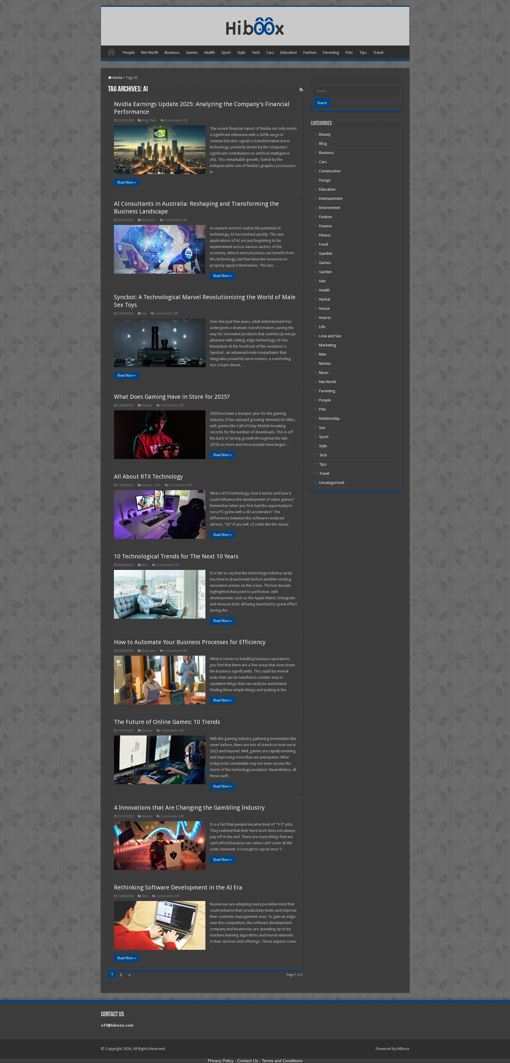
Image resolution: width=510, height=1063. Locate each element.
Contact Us (247, 1060)
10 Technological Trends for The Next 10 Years (176, 556)
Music (324, 372)
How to (325, 317)
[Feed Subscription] (301, 89)
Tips (363, 52)
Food (323, 244)
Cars (270, 52)
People (129, 52)
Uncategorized (331, 482)
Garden (325, 272)
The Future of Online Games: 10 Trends (167, 721)
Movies (325, 363)
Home (111, 52)
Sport (226, 52)
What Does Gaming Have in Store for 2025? (172, 396)
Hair (322, 281)
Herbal (324, 299)
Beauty (325, 134)
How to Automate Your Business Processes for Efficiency (190, 642)
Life (322, 327)
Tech (256, 52)
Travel (378, 52)
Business (172, 52)
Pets (349, 52)
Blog (145, 120)
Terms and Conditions (282, 1060)
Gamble (325, 253)
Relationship (329, 418)
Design (325, 180)
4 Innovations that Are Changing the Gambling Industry (189, 807)
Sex (144, 313)
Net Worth (149, 52)
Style (241, 52)
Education (288, 52)
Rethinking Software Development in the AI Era (178, 887)
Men (322, 354)
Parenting (331, 52)
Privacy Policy (220, 1060)
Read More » (126, 182)
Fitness (325, 235)
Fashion (309, 52)
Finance (325, 226)
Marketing (327, 345)
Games (192, 52)
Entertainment (330, 198)
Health (209, 52)
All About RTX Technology (148, 476)
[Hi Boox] (255, 25)
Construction (330, 171)
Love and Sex (330, 336)
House (324, 308)
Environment (329, 207)
